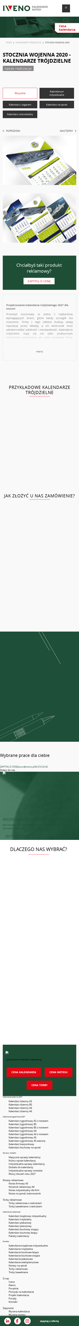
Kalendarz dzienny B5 (20, 1104)
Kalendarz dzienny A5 (20, 1101)
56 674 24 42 (41, 766)
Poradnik (14, 1288)
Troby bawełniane (18, 1272)
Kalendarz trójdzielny (20, 1219)
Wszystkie (20, 93)
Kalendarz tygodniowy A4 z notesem (28, 1134)
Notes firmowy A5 (18, 1183)
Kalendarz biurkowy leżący (23, 1232)
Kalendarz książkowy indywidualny (27, 1216)
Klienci (12, 1285)
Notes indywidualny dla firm (24, 1190)
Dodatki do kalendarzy (21, 1167)
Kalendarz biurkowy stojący (24, 1229)
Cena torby (39, 1085)
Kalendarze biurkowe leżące (24, 1252)
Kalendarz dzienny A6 (20, 1111)
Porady (13, 1298)
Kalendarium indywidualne (56, 93)
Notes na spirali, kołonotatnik (25, 1193)
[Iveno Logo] (16, 8)
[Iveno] (39, 1054)
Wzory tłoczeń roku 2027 (22, 1174)
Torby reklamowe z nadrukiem (25, 1203)
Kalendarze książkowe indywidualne (28, 1245)
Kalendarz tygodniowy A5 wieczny (27, 1140)
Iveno (12, 1281)
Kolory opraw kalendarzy (22, 1160)
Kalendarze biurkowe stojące (24, 1255)
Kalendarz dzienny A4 (20, 1108)
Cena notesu (58, 1072)
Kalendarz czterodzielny (20, 114)
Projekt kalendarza (19, 1295)
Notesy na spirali (18, 1265)
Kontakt (13, 1301)
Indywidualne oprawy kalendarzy (27, 1164)
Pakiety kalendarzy (19, 1236)
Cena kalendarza (23, 1072)
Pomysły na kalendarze (21, 1291)
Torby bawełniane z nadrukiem (25, 1206)
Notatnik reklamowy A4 (21, 1186)
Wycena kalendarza (19, 1311)
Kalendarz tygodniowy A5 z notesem (28, 1120)
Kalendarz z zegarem (20, 104)
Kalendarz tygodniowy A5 (22, 1137)
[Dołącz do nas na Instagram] (27, 1321)
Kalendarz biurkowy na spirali (25, 1147)
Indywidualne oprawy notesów (25, 1170)
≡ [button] (66, 7)
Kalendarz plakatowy (20, 1222)
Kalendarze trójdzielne (21, 1249)
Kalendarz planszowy (20, 1226)
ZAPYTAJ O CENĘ (9, 766)
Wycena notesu (17, 1314)
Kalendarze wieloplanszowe (24, 1262)
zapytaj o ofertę (49, 1321)
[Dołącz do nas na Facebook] (17, 1321)
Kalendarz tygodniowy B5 (22, 1124)
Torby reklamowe (18, 1269)
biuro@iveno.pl (26, 766)
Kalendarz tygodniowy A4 (22, 1130)
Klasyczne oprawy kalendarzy (25, 1157)
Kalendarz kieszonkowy (21, 1144)
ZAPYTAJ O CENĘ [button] (16, 836)
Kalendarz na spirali (56, 104)
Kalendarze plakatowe (21, 1259)
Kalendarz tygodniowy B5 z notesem (28, 1127)
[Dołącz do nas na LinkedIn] (7, 1321)
